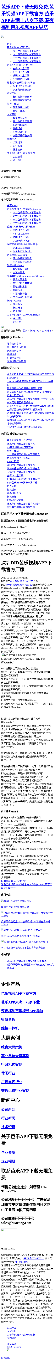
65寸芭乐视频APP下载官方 (27, 61)
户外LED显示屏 (21, 72)
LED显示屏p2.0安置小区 (13, 881)
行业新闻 (17, 146)
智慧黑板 (11, 93)
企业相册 (17, 160)
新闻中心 (11, 139)
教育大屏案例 (20, 118)
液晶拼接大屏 (14, 493)
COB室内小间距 (21, 79)
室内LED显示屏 (21, 68)
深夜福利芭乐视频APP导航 (21, 82)
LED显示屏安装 (15, 500)
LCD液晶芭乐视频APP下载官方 (23, 479)
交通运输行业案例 (22, 135)
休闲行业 (17, 128)
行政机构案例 (20, 125)
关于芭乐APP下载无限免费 (21, 153)
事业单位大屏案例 (22, 121)
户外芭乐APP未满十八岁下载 (22, 482)
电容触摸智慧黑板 (22, 100)
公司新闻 (17, 142)
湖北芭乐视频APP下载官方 (21, 465)
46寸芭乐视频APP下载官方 (27, 51)
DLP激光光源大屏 (22, 89)
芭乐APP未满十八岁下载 (20, 65)
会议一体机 (19, 111)
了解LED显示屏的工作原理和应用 (24, 427)
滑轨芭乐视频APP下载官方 (21, 507)
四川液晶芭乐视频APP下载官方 (23, 468)
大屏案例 (11, 114)
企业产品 (11, 1327)
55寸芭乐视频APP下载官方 (27, 58)
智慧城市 (11, 489)
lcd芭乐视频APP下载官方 (20, 447)
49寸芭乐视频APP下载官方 (27, 54)
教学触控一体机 (21, 107)
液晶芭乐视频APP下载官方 (21, 444)
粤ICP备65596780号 (33, 1258)
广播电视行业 (20, 132)
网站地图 (23, 1262)
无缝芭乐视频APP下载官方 (21, 472)
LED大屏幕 (13, 461)
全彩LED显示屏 (15, 475)
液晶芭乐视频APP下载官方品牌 (23, 504)
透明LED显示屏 (21, 75)
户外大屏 (11, 486)
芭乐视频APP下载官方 (18, 47)
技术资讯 (17, 149)
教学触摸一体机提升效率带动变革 (24, 388)
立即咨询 (11, 1338)
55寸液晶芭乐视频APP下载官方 (23, 454)
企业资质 (17, 156)
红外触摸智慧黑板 (22, 97)
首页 (9, 44)
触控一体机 (13, 104)
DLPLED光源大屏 (22, 86)
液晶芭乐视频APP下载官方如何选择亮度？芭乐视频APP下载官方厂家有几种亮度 (30, 964)
